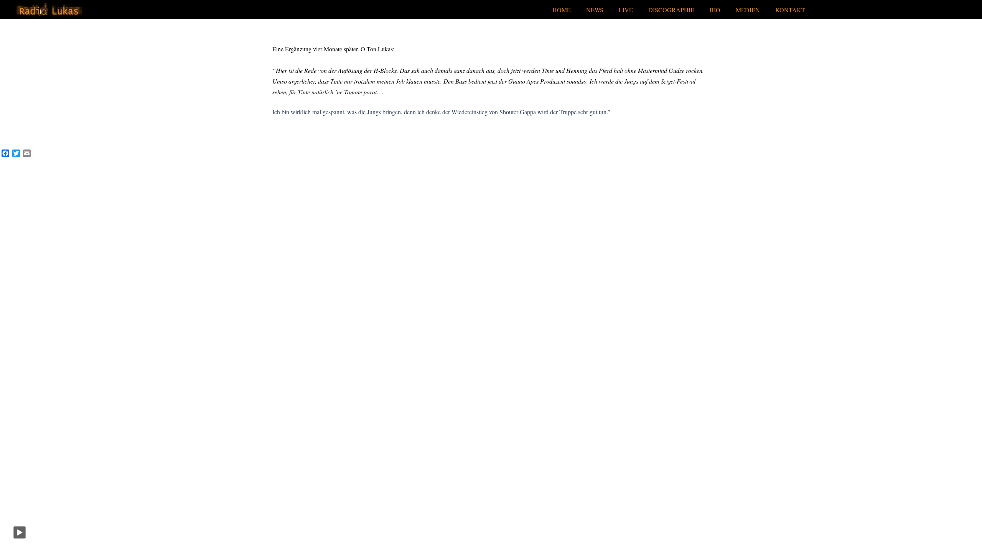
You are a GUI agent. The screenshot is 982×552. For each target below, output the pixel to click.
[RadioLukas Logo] (48, 9)
